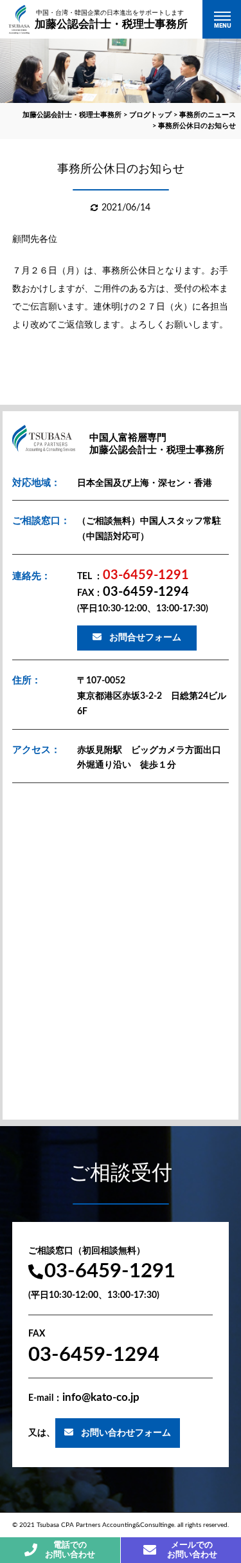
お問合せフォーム (145, 637)
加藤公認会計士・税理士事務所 (111, 19)
